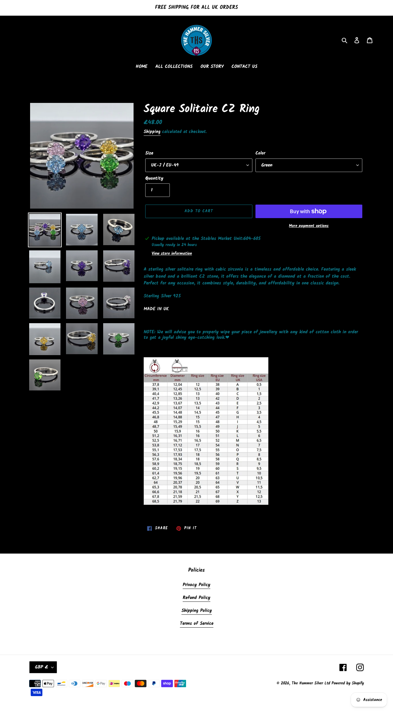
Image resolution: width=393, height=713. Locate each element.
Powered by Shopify (348, 683)
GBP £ (41, 667)
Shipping (152, 131)
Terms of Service (196, 623)
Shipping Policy (196, 610)
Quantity (154, 178)
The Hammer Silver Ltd (312, 683)
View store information (172, 254)
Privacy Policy (196, 585)
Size (149, 153)
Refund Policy (196, 597)
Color (260, 153)
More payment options (309, 226)
